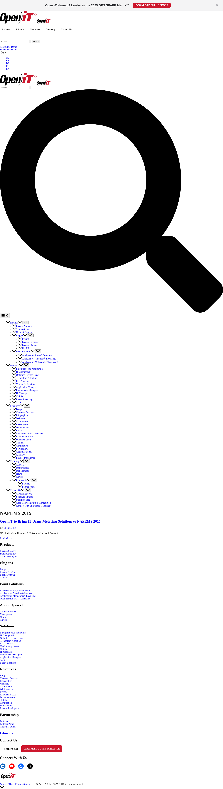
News (3, 617)
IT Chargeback (7, 635)
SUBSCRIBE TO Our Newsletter (42, 749)
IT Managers (6, 651)
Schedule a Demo (8, 49)
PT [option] (7, 66)
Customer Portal (7, 726)
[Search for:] (16, 41)
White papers (6, 689)
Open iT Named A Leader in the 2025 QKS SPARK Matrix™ (87, 5)
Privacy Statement (24, 784)
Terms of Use (6, 784)
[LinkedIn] (2, 766)
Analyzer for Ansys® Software (15, 590)
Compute (8, 556)
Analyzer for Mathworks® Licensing (17, 596)
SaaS (2, 660)
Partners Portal (7, 724)
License (8, 551)
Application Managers (10, 657)
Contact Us (66, 29)
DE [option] (7, 63)
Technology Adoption (10, 641)
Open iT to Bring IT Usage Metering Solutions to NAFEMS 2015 (50, 521)
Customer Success (8, 678)
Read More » (6, 538)
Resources (35, 29)
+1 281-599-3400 (10, 749)
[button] (111, 47)
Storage (8, 553)
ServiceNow (6, 705)
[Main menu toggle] (5, 315)
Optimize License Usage (12, 638)
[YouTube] (12, 766)
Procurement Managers (11, 654)
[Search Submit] (30, 41)
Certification (6, 703)
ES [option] (7, 60)
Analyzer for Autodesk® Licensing (17, 593)
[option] (114, 57)
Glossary (7, 733)
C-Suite (3, 649)
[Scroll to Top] (111, 787)
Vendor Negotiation (9, 646)
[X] (30, 766)
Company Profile (8, 611)
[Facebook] (21, 766)
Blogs (3, 675)
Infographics (6, 681)
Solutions (20, 29)
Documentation (7, 697)
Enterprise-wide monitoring (13, 632)
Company (50, 29)
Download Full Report (151, 5)
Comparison (6, 686)
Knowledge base (8, 694)
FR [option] (7, 68)
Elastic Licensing (8, 662)
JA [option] (7, 57)
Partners (4, 721)
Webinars (4, 683)
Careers (3, 619)
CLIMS (3, 577)
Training (4, 700)
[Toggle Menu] (25, 322)
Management (6, 614)
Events (3, 692)
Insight (3, 569)
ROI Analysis (6, 643)
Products (6, 29)
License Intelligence (9, 708)
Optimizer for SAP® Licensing (15, 598)
